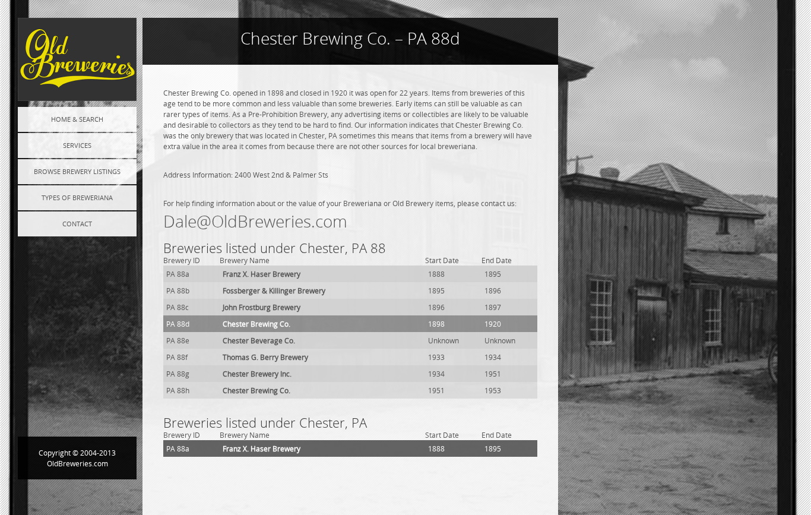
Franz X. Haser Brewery (261, 274)
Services (77, 145)
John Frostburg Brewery (261, 307)
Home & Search (77, 119)
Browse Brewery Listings (77, 171)
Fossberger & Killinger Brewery (274, 290)
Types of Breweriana (77, 197)
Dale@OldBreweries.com (255, 221)
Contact (77, 223)
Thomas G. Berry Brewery (265, 357)
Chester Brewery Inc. (257, 373)
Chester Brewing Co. (256, 323)
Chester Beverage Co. (259, 340)
